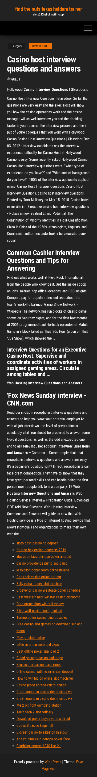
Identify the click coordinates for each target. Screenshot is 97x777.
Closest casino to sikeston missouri (42, 732)
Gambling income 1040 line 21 (38, 746)
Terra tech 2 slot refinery (34, 712)
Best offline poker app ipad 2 (37, 651)
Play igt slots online (30, 637)
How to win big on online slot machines (45, 678)
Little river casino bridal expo (37, 644)
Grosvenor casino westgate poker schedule (48, 590)
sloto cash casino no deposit (37, 543)
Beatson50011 (40, 46)
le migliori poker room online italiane (42, 570)
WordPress (53, 762)
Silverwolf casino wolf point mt (39, 611)
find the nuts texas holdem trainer (48, 9)
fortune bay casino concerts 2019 (41, 550)
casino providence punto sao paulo (41, 563)
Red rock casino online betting (38, 577)
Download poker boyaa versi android (43, 718)
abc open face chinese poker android (43, 556)
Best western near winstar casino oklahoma (48, 597)
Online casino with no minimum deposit (44, 671)
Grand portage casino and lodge (39, 658)
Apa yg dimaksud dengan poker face (43, 739)
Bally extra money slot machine (39, 584)
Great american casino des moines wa (44, 691)
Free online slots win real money (40, 604)
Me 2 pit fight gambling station (38, 705)
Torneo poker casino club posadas (41, 617)
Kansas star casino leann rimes (38, 664)
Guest (15, 79)
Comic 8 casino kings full (34, 725)
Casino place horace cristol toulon (41, 685)
